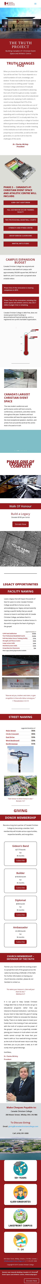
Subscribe (20, 860)
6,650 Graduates (20, 1201)
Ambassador (20, 927)
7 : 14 (21, 1249)
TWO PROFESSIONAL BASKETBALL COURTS (20, 220)
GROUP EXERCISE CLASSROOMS (20, 236)
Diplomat (20, 900)
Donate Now (31, 1281)
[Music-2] (20, 498)
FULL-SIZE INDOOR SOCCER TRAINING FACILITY (20, 211)
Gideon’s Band (20, 846)
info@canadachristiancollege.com (14, 1261)
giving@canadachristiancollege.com (23, 1126)
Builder (20, 873)
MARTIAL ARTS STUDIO (20, 243)
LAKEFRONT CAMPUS (20, 1225)
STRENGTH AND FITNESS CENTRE (21, 228)
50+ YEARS (21, 1177)
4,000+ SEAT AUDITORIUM (20, 202)
